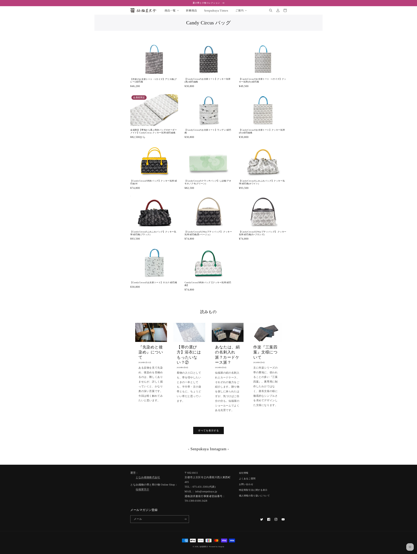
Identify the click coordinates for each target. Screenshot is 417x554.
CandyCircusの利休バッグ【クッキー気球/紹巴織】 (208, 283)
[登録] (185, 519)
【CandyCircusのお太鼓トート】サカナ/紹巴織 (153, 282)
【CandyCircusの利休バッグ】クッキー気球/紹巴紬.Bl (153, 182)
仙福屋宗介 (142, 489)
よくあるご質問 (247, 478)
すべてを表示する (208, 430)
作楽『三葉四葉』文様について (265, 352)
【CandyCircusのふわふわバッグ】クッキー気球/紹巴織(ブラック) (153, 233)
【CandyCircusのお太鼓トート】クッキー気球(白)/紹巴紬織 (262, 131)
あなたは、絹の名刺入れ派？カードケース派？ (227, 355)
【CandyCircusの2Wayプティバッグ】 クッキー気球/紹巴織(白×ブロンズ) (262, 233)
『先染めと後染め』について (150, 352)
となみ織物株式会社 (148, 477)
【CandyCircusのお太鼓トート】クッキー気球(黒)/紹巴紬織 (207, 80)
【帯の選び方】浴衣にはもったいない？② (189, 355)
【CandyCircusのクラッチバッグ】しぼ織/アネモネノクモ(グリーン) (208, 182)
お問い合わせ (246, 484)
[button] (270, 10)
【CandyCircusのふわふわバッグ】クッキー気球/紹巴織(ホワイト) (262, 182)
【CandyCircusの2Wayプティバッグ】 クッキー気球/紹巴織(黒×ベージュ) (208, 233)
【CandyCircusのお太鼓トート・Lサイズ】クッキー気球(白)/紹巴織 (262, 80)
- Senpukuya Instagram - (208, 449)
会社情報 (243, 473)
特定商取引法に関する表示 (253, 490)
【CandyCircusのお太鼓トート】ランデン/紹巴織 (208, 131)
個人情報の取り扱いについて (254, 495)
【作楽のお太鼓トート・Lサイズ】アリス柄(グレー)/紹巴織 (153, 80)
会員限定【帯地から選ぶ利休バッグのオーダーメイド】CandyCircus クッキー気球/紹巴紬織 (153, 131)
